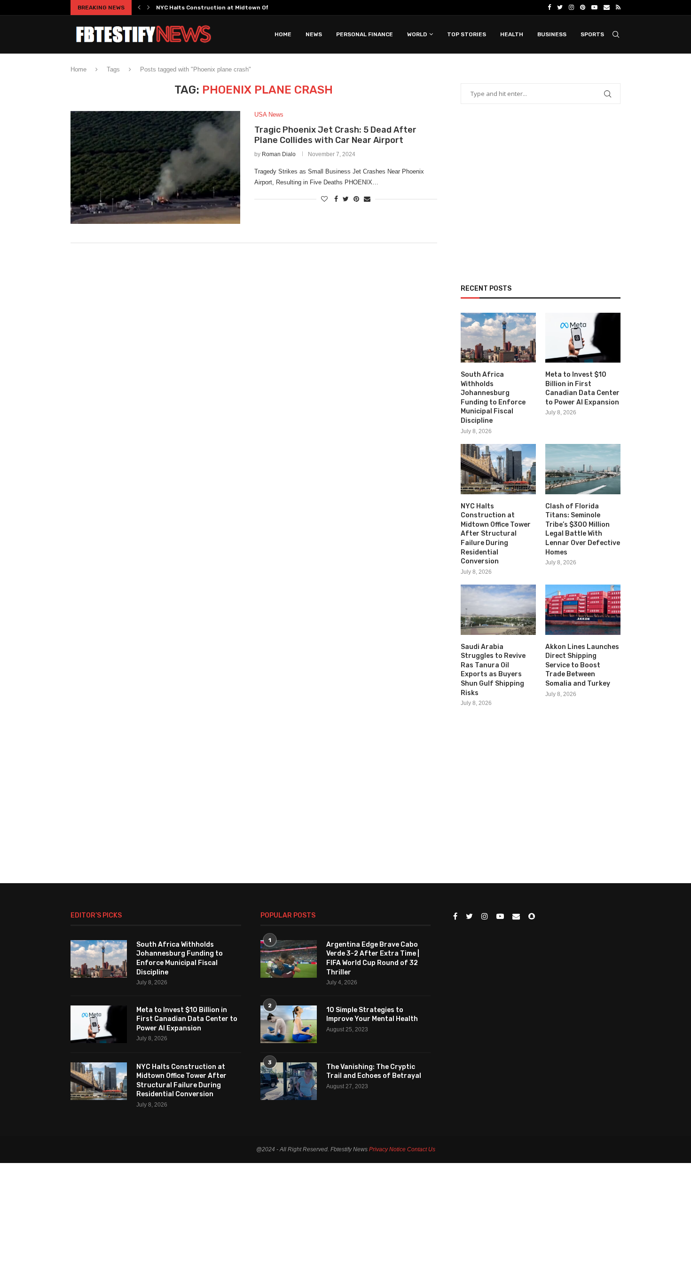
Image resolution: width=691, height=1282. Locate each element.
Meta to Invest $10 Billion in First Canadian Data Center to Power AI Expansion (582, 388)
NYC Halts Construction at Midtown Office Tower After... (238, 7)
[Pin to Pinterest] (356, 199)
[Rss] (618, 7)
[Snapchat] (531, 916)
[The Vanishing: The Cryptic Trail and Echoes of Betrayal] (288, 1081)
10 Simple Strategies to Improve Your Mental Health (372, 1014)
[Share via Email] (367, 199)
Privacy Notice (387, 1149)
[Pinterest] (582, 7)
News (314, 34)
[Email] (607, 7)
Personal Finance (364, 34)
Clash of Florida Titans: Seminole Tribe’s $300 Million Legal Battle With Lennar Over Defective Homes (582, 529)
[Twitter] (560, 7)
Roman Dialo (279, 154)
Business (551, 34)
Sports (592, 34)
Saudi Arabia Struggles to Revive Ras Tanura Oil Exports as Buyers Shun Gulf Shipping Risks (493, 670)
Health (511, 34)
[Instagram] (571, 7)
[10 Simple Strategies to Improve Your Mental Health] (288, 1024)
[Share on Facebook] (336, 199)
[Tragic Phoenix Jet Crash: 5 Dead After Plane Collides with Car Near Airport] (155, 167)
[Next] (148, 7)
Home (283, 34)
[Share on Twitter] (346, 199)
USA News (268, 114)
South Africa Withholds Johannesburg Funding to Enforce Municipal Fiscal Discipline (493, 398)
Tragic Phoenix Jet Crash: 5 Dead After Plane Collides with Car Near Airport (335, 135)
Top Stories (466, 34)
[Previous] (139, 7)
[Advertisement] (254, 328)
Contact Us (421, 1149)
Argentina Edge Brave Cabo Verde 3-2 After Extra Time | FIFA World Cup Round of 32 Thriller (372, 958)
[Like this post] (324, 199)
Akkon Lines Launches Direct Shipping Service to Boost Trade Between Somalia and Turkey (582, 665)
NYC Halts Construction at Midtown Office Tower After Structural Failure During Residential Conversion (496, 534)
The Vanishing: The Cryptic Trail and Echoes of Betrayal (373, 1071)
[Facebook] (549, 7)
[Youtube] (594, 7)
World (417, 34)
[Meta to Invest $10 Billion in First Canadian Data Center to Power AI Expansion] (582, 338)
